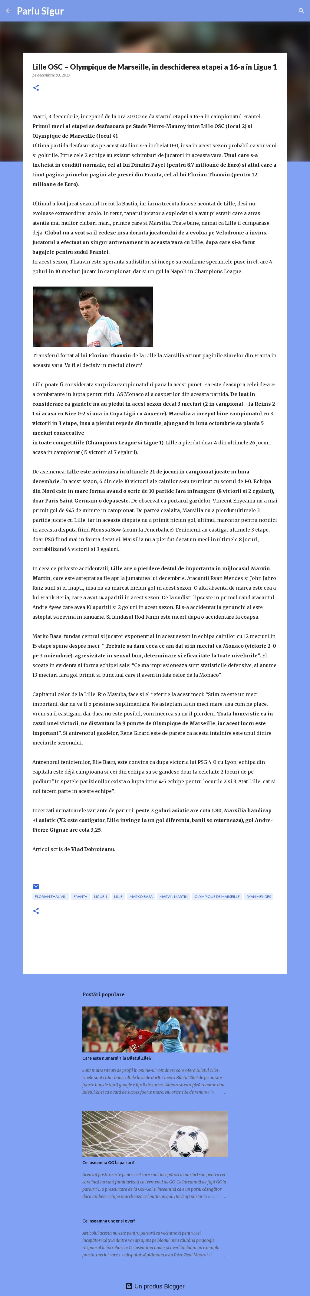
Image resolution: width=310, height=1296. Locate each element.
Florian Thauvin (51, 896)
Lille (118, 896)
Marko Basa (141, 896)
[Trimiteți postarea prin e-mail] (36, 889)
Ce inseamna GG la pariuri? (108, 1162)
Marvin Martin (174, 896)
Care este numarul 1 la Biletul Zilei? (117, 1058)
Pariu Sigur (40, 11)
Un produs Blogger (159, 1286)
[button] (36, 88)
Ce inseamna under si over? (108, 1221)
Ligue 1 (100, 896)
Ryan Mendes (259, 896)
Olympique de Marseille (217, 896)
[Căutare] (301, 11)
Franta (80, 896)
